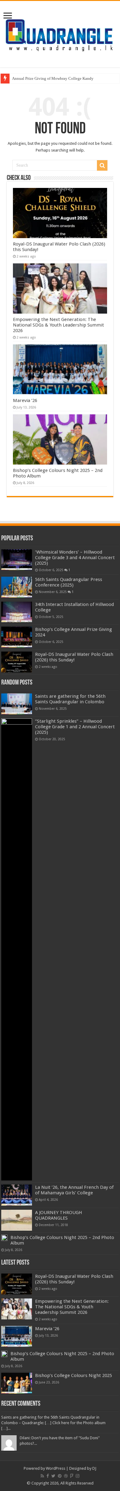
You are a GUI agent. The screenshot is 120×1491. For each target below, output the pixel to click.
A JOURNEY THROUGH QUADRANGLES (58, 1215)
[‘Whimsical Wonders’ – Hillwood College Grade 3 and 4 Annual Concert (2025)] (16, 559)
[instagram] (77, 1476)
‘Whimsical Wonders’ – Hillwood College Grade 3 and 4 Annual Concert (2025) (75, 557)
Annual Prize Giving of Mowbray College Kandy (53, 78)
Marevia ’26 (25, 400)
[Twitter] (53, 1476)
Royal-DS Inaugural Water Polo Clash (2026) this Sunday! (74, 657)
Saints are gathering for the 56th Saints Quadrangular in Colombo (70, 699)
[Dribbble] (65, 1476)
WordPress (55, 1468)
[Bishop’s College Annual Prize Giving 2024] (16, 637)
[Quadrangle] (60, 33)
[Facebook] (48, 1476)
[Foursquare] (72, 1476)
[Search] (102, 165)
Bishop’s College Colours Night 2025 (73, 1375)
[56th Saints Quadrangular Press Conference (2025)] (16, 587)
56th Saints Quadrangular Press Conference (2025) (68, 582)
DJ (94, 1468)
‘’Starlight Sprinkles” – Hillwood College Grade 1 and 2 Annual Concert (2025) (75, 726)
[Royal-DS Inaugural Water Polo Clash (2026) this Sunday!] (16, 662)
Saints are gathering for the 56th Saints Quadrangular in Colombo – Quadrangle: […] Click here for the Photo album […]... (53, 1423)
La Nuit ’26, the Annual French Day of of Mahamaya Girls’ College (74, 1190)
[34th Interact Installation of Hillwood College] (16, 612)
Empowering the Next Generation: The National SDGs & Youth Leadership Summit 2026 (58, 325)
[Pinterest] (59, 1476)
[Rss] (42, 1476)
